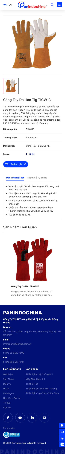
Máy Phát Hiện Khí (35, 379)
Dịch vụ (7, 383)
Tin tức (6, 402)
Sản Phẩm (8, 379)
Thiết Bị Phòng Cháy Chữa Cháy (42, 393)
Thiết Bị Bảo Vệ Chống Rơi (39, 374)
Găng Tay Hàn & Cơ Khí (38, 145)
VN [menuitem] (5, 4)
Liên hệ (7, 407)
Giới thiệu (8, 374)
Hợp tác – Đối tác (12, 398)
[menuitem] (5, 5)
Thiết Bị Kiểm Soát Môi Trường (41, 388)
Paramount (31, 137)
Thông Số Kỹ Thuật (37, 177)
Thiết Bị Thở (32, 383)
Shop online (9, 428)
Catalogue (8, 393)
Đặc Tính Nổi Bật (15, 177)
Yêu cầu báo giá (13, 164)
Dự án (6, 388)
